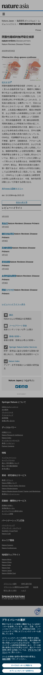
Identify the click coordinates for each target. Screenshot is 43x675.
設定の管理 (6, 659)
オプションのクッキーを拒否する (22, 671)
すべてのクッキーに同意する (21, 665)
